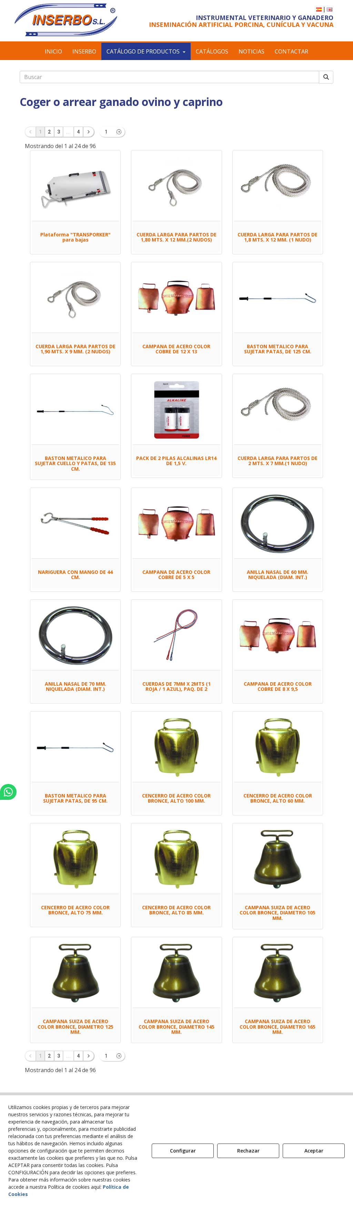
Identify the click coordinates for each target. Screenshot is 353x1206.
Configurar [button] (183, 1150)
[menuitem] (319, 9)
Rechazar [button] (248, 1150)
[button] (65, 19)
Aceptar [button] (313, 1150)
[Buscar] (326, 77)
